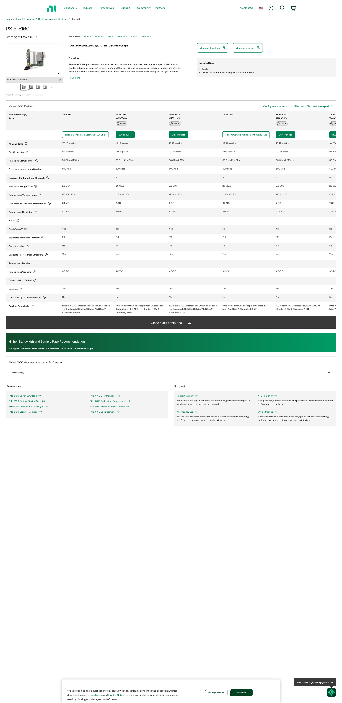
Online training (265, 411)
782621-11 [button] (88, 36)
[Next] (51, 87)
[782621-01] (45, 87)
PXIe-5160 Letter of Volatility (23, 411)
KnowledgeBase (185, 411)
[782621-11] (23, 87)
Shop (18, 18)
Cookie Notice (116, 695)
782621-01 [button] (122, 36)
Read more (74, 77)
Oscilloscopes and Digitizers (52, 18)
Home (9, 18)
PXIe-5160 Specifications (102, 411)
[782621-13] (31, 87)
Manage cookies (216, 692)
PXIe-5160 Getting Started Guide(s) (27, 401)
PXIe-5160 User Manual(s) (103, 395)
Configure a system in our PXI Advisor (284, 106)
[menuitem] (70, 8)
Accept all (241, 692)
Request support (185, 395)
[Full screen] (59, 73)
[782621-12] (38, 87)
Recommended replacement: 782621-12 (85, 134)
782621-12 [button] (111, 36)
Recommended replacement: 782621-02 (246, 134)
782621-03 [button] (146, 36)
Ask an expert (321, 106)
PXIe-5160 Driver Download (23, 395)
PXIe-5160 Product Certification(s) (107, 406)
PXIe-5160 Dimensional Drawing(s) (26, 406)
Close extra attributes (166, 322)
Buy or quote (125, 134)
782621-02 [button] (134, 36)
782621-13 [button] (99, 36)
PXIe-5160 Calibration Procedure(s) (108, 401)
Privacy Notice (94, 695)
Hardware (29, 18)
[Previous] (17, 87)
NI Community (265, 395)
